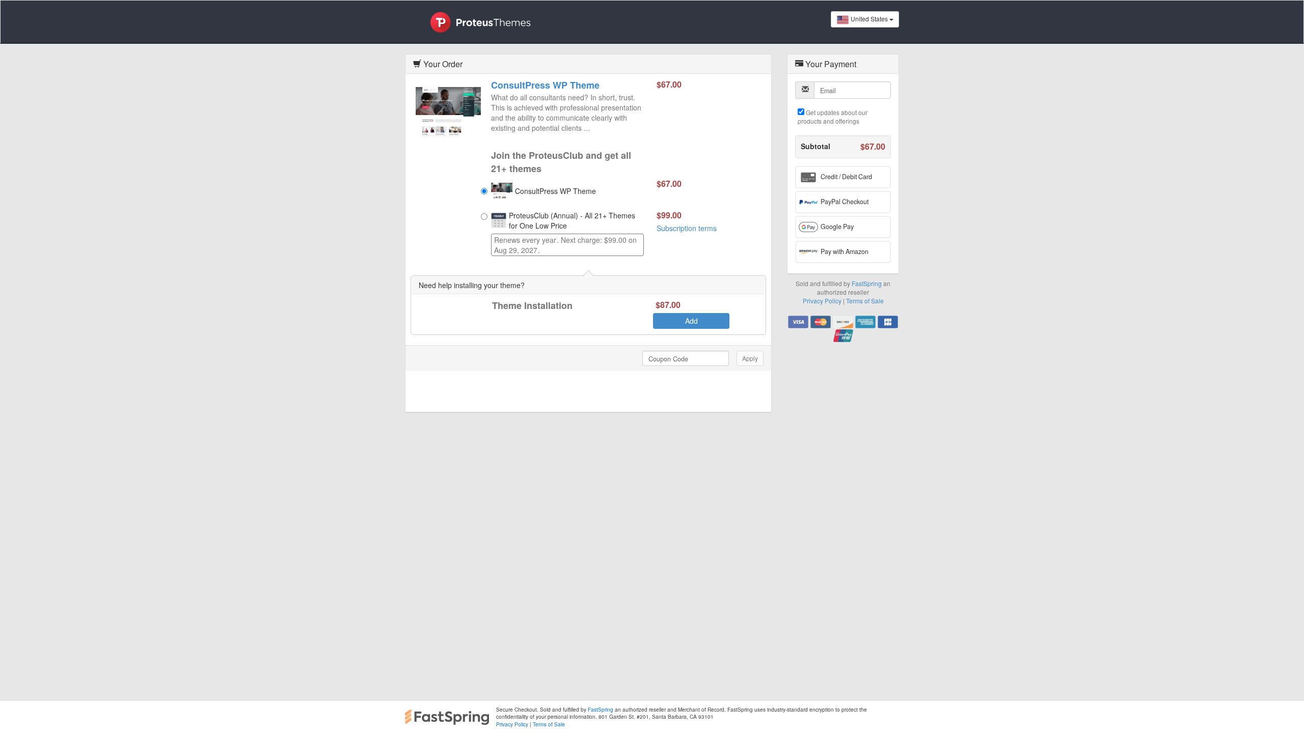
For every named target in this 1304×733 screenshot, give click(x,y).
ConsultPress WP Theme (545, 85)
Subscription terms (687, 228)
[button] (843, 177)
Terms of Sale (865, 300)
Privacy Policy (822, 300)
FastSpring (867, 283)
